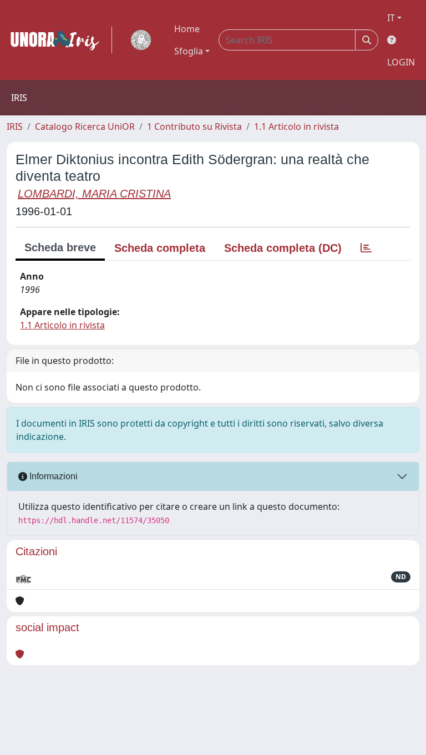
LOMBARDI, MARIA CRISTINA (94, 194)
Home (187, 29)
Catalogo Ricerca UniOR (85, 126)
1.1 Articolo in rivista (296, 126)
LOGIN (401, 62)
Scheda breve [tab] (60, 247)
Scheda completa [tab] (159, 248)
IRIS (15, 126)
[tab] (366, 248)
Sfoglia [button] (188, 51)
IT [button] (391, 18)
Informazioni (52, 476)
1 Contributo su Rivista (194, 126)
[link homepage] (59, 40)
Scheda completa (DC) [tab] (283, 248)
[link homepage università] (141, 40)
